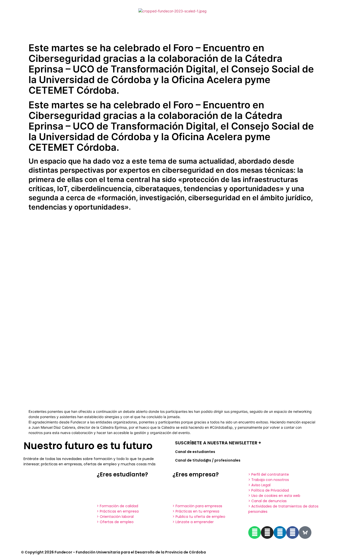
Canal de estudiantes (195, 451)
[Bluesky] (305, 532)
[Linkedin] (280, 532)
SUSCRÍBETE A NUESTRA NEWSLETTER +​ (218, 443)
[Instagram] (267, 532)
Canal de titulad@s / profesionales (207, 460)
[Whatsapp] (254, 532)
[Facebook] (292, 532)
